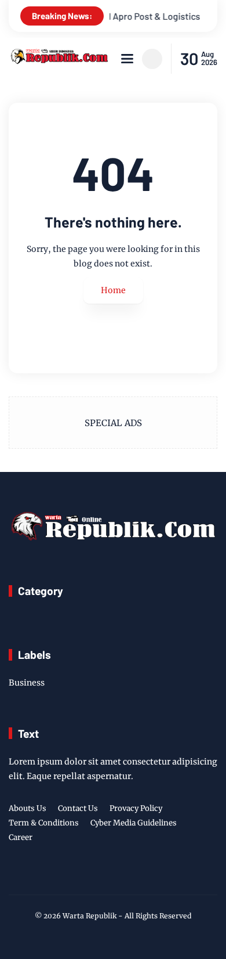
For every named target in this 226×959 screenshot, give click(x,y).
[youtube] (147, 876)
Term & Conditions (44, 823)
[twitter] (94, 876)
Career (20, 837)
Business (27, 682)
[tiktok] (129, 876)
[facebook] (76, 876)
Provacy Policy (136, 808)
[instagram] (111, 876)
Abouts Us (27, 808)
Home (113, 290)
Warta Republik (89, 915)
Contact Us (78, 808)
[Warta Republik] (58, 61)
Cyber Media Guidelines (133, 823)
